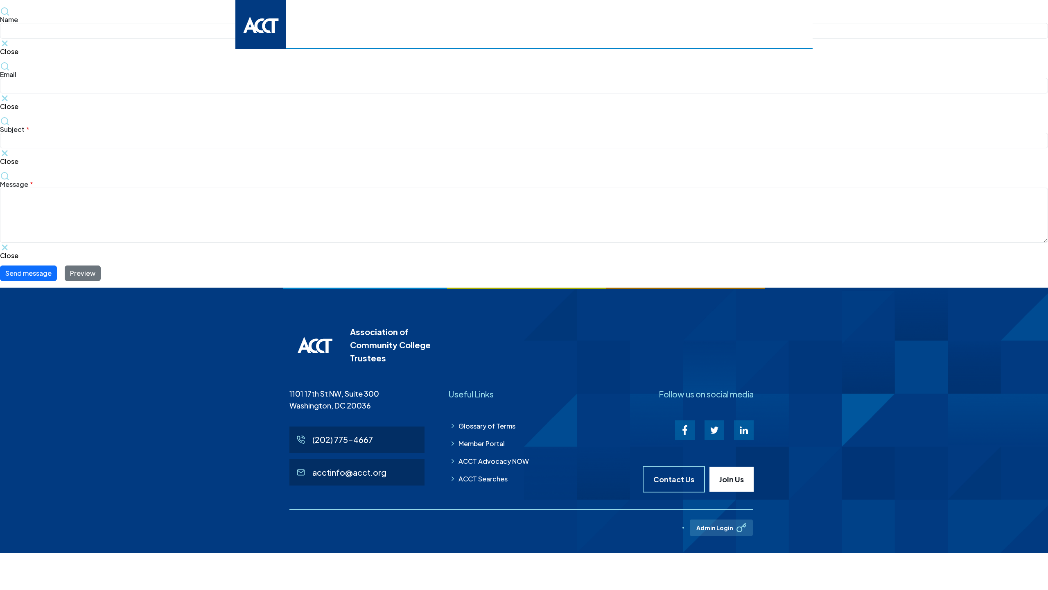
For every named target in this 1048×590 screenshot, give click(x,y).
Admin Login (714, 527)
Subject (12, 129)
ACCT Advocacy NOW (493, 461)
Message (14, 184)
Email (8, 74)
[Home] (260, 24)
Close (9, 106)
